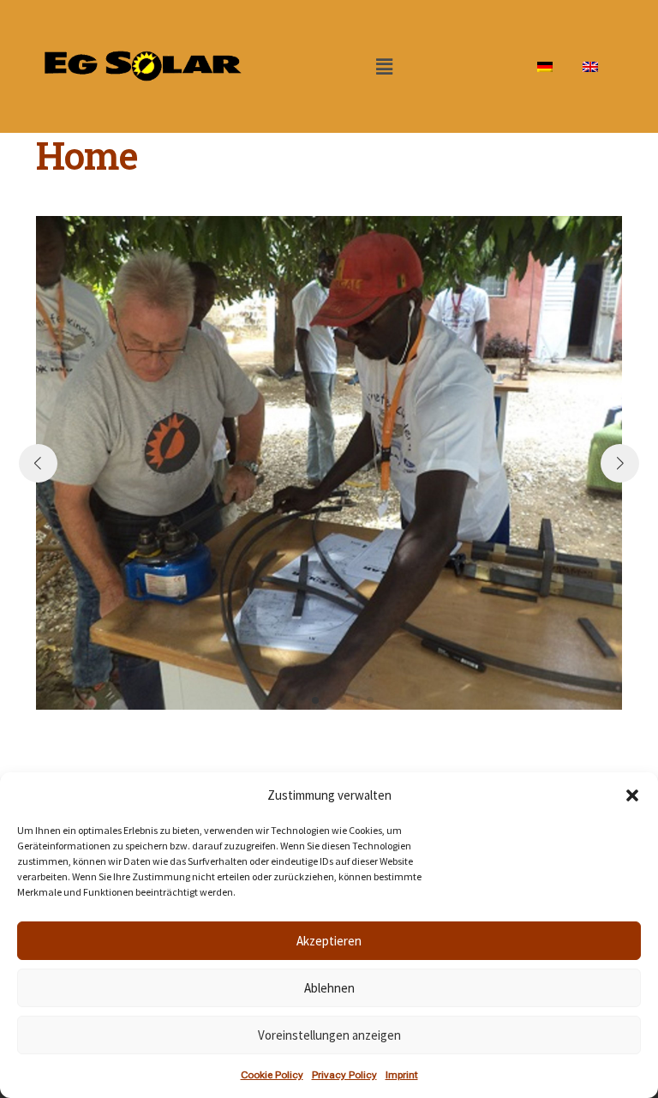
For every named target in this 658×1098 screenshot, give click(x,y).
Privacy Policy (344, 1075)
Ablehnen (329, 988)
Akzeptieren (329, 941)
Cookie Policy (272, 1075)
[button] (632, 795)
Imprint (402, 1075)
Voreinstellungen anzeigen (329, 1035)
